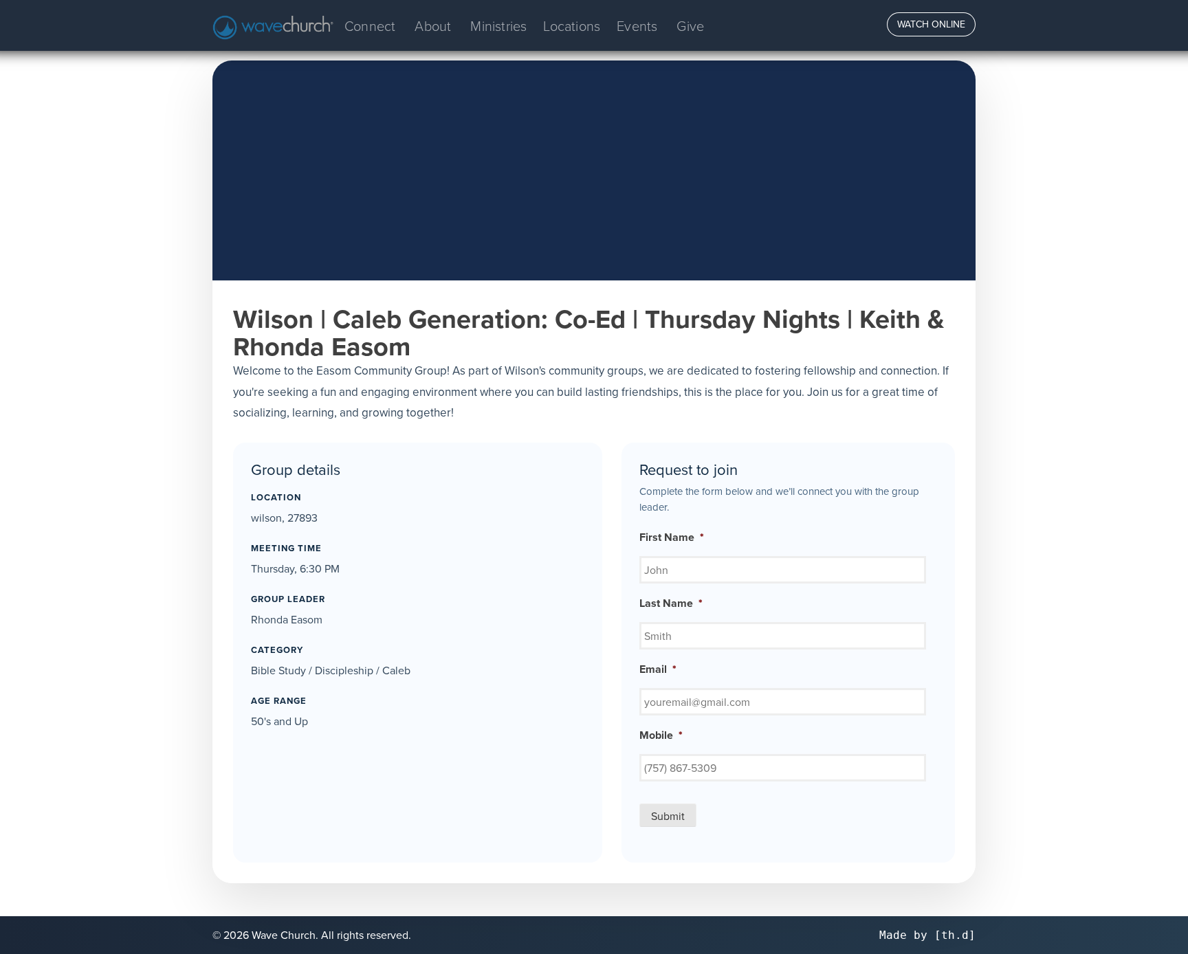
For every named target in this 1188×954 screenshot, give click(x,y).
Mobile (661, 736)
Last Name (671, 604)
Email (657, 670)
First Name (671, 538)
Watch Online (931, 24)
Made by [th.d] (927, 935)
